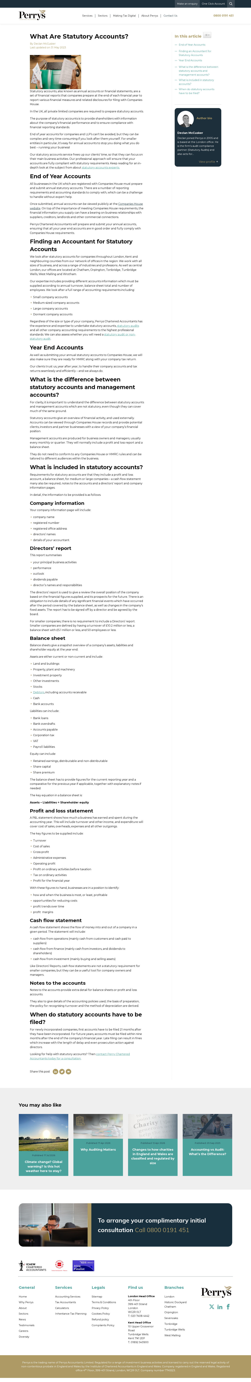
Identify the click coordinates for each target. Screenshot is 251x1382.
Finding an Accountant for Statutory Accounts (195, 53)
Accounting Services (67, 1296)
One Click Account (213, 3)
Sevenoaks (171, 1318)
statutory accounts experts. (101, 167)
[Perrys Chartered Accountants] (32, 14)
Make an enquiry (187, 3)
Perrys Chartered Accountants (216, 1292)
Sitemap (97, 1296)
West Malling (172, 1335)
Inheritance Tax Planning (70, 1313)
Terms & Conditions (104, 1302)
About (23, 1308)
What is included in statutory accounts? (196, 82)
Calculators (62, 1308)
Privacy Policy (100, 1308)
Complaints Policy (103, 1325)
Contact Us (170, 15)
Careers (23, 1330)
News (22, 1319)
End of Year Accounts (192, 44)
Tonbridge (170, 1323)
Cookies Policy (101, 1313)
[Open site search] (231, 4)
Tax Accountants (65, 1302)
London (169, 1296)
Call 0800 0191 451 (162, 1230)
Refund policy (100, 1319)
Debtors (38, 692)
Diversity (24, 1336)
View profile (207, 161)
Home (23, 1296)
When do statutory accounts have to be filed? (196, 91)
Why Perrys (26, 1302)
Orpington (171, 1312)
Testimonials (26, 1325)
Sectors (23, 1313)
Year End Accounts (190, 60)
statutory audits (128, 325)
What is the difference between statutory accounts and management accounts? (198, 70)
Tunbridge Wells (174, 1329)
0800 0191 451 (223, 15)
